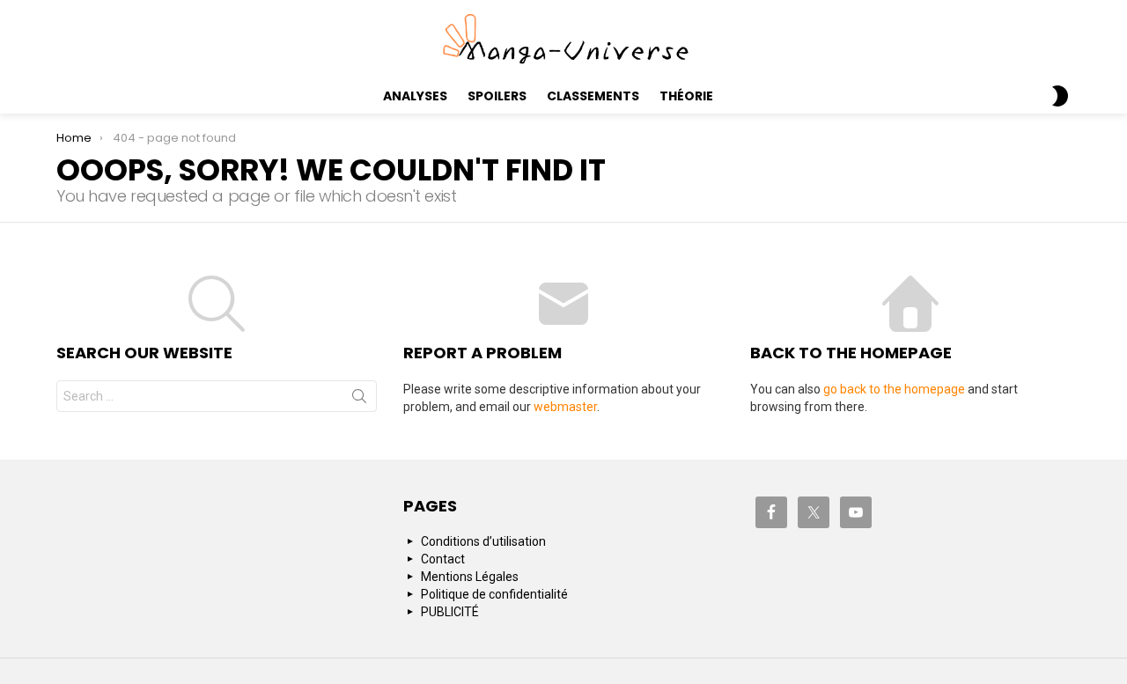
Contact (443, 559)
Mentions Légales (470, 577)
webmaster (565, 407)
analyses (415, 96)
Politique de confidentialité (494, 594)
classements (593, 96)
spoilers (497, 96)
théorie (686, 96)
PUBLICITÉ (450, 612)
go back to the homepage (894, 389)
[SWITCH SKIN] (1060, 96)
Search (359, 399)
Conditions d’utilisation (483, 541)
